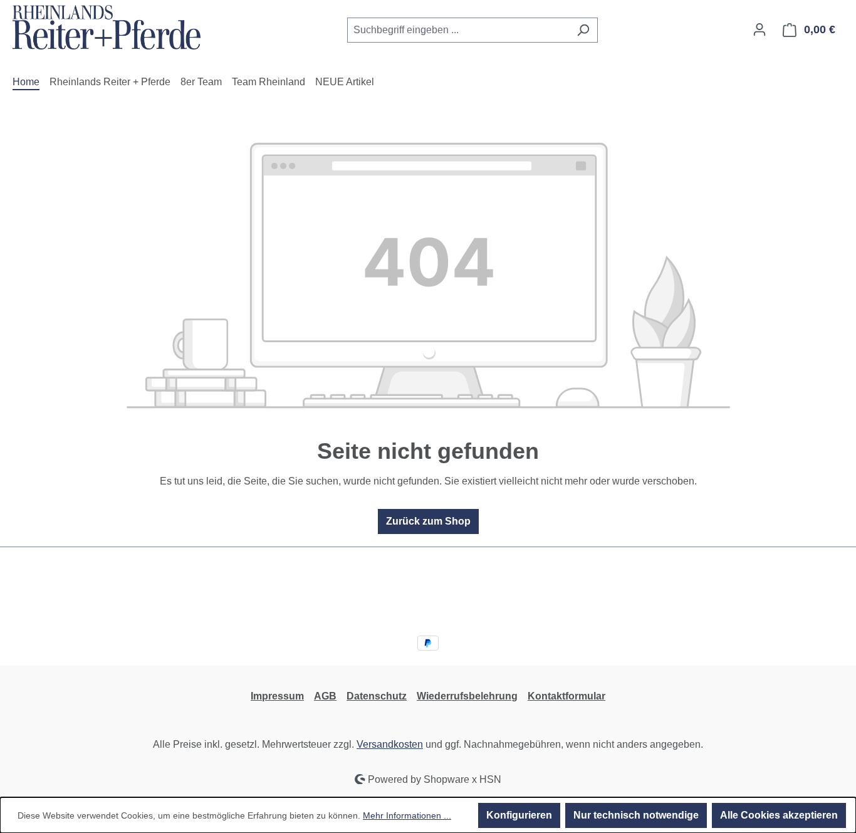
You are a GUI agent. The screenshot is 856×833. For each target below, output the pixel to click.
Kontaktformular (566, 696)
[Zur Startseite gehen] (107, 27)
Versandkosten (390, 744)
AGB (325, 696)
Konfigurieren (519, 815)
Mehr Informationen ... (407, 815)
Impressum (277, 696)
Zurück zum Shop (428, 521)
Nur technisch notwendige (636, 815)
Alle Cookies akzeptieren (779, 815)
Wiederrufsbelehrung (467, 696)
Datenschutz (377, 696)
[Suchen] (583, 30)
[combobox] (458, 30)
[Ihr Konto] (759, 29)
